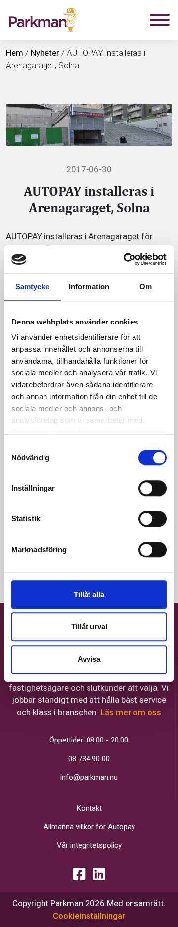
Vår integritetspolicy (89, 845)
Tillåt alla (89, 594)
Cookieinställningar (89, 916)
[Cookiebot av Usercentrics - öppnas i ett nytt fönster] (126, 259)
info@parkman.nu (89, 777)
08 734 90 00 (89, 758)
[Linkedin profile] (99, 874)
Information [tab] (89, 286)
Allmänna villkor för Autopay (89, 826)
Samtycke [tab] (32, 286)
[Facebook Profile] (79, 874)
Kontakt (89, 808)
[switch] (152, 488)
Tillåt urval (89, 626)
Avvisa (89, 659)
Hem (14, 53)
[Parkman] (42, 20)
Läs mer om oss (130, 712)
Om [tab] (145, 286)
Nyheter (45, 53)
